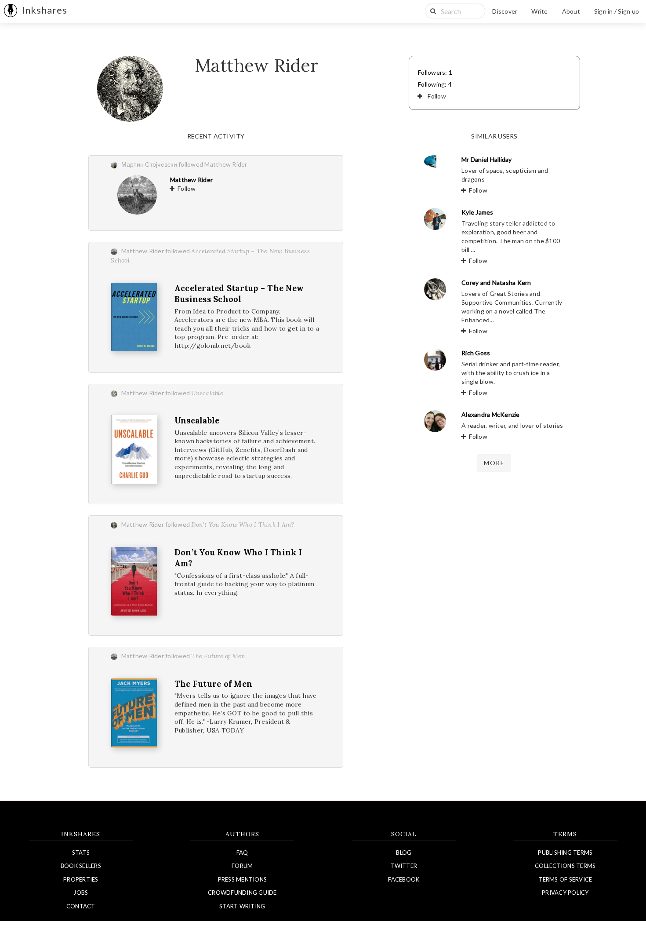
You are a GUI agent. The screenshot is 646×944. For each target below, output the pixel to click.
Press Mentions (242, 879)
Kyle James (477, 212)
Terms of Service (565, 879)
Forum (242, 865)
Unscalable (197, 421)
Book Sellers (81, 865)
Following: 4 (435, 84)
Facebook (403, 879)
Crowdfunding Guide (242, 892)
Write (539, 11)
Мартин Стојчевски (149, 164)
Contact (80, 906)
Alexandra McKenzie (490, 414)
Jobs (80, 892)
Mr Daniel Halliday (486, 159)
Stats (81, 852)
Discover (504, 11)
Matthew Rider (191, 179)
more (494, 463)
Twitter (403, 865)
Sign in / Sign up (616, 11)
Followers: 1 (435, 72)
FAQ (242, 852)
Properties (80, 879)
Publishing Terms (565, 852)
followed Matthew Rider (212, 164)
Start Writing (242, 906)
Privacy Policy (565, 892)
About (571, 11)
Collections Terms (565, 865)
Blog (403, 852)
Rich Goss (475, 353)
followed (194, 393)
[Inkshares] (10, 11)
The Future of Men (213, 684)
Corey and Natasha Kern (496, 282)
